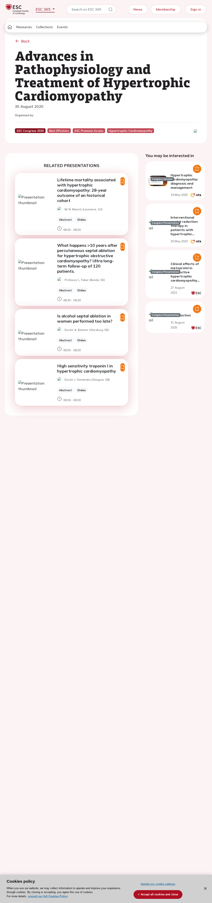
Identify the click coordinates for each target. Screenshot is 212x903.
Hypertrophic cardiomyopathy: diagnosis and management (184, 181)
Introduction (181, 315)
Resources (24, 27)
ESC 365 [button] (44, 9)
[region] (106, 889)
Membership (165, 9)
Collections (44, 27)
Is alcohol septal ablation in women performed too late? (84, 318)
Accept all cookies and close (159, 894)
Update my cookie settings (158, 884)
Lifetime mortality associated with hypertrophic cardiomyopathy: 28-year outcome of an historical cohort (86, 190)
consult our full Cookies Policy (48, 896)
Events (62, 27)
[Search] (110, 10)
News (137, 9)
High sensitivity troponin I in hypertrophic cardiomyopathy (86, 368)
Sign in (195, 9)
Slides (81, 219)
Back (25, 41)
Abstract (65, 219)
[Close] (205, 888)
